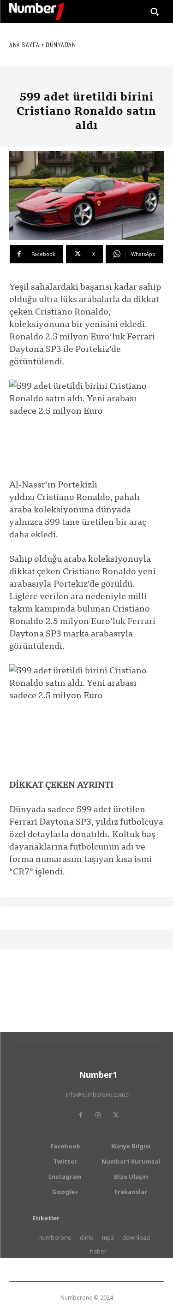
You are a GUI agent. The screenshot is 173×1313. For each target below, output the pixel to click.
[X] (116, 1115)
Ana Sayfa (24, 45)
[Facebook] (81, 1115)
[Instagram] (98, 1115)
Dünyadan (61, 45)
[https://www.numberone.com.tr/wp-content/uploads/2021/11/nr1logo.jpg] (37, 11)
